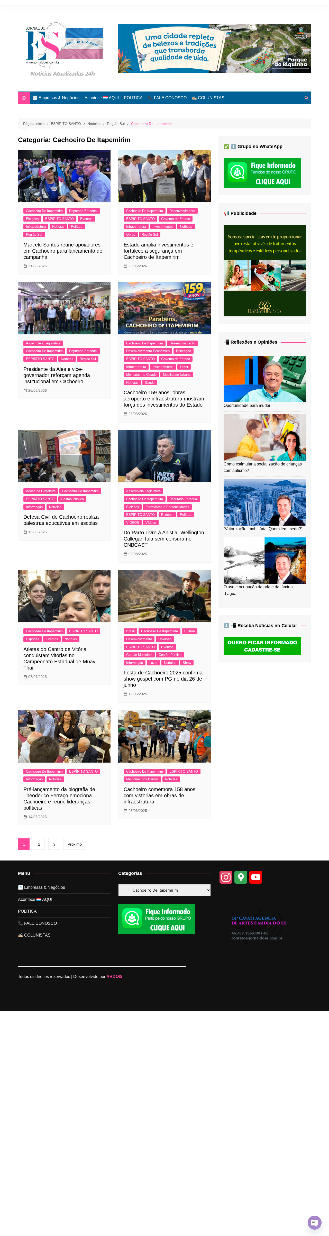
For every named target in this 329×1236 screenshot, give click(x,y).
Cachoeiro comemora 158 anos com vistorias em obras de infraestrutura (159, 795)
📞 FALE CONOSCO (167, 98)
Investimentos (162, 226)
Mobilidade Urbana (176, 375)
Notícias (58, 226)
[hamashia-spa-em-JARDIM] (265, 270)
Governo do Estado (175, 219)
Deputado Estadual (83, 211)
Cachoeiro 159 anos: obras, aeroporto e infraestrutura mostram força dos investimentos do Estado (164, 399)
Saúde (149, 382)
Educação (183, 351)
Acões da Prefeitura (41, 491)
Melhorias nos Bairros (142, 779)
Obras (130, 234)
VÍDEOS (132, 523)
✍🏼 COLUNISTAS (208, 98)
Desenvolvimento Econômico (148, 351)
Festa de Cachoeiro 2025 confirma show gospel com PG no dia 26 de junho (163, 679)
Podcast (167, 515)
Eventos (86, 219)
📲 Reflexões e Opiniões (250, 342)
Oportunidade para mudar (247, 405)
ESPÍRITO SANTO (59, 219)
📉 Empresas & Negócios (55, 98)
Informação (34, 507)
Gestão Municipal (139, 655)
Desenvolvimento (182, 211)
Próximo (75, 844)
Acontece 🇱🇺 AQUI (102, 98)
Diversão (164, 639)
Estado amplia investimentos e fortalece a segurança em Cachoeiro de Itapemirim (158, 251)
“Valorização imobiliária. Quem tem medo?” (263, 529)
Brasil (130, 631)
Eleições (32, 219)
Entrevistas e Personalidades (167, 507)
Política (76, 226)
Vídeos (150, 523)
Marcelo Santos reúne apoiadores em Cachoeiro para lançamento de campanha (62, 251)
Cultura (189, 631)
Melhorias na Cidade (141, 375)
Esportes (32, 639)
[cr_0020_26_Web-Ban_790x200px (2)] (214, 48)
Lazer (184, 367)
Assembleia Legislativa (43, 343)
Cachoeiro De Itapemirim (44, 211)
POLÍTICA (133, 98)
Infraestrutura (36, 226)
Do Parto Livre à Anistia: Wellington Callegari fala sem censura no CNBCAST (164, 539)
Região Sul (34, 234)
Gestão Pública (72, 499)
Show (187, 663)
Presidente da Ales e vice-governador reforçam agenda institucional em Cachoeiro (56, 375)
